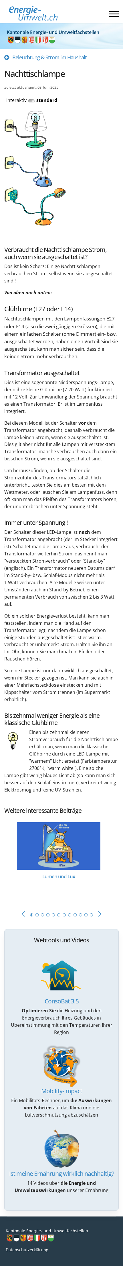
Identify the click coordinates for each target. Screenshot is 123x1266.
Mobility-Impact (61, 1091)
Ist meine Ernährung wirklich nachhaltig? (61, 1174)
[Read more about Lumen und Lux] (59, 845)
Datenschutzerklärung (27, 1249)
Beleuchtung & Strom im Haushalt (49, 57)
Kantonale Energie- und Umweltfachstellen (47, 1230)
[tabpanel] (61, 860)
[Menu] (114, 14)
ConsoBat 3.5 (62, 1001)
